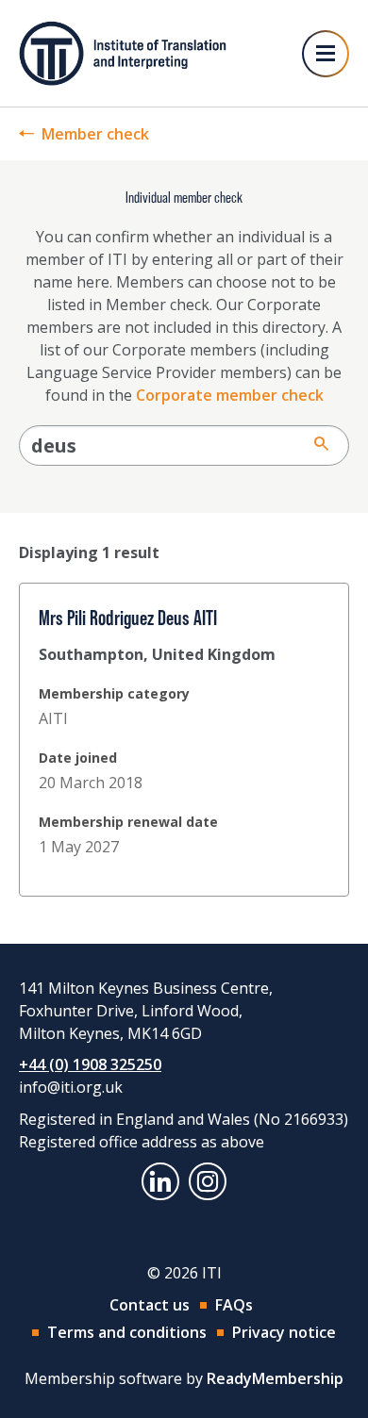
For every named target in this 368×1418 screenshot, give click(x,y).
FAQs (234, 1304)
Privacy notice (284, 1332)
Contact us (149, 1304)
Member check (95, 134)
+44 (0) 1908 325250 (90, 1064)
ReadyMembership (275, 1378)
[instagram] (207, 1181)
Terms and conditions (127, 1332)
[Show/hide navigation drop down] (325, 53)
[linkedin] (160, 1181)
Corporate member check (230, 395)
